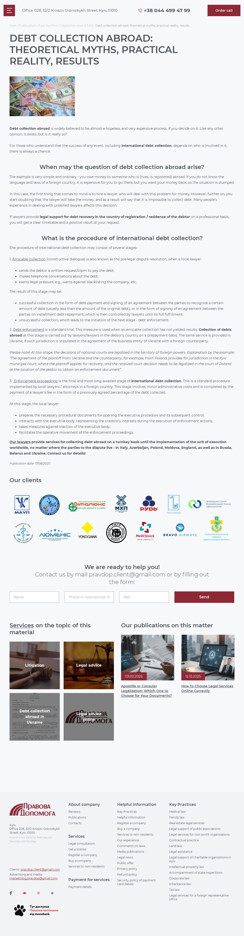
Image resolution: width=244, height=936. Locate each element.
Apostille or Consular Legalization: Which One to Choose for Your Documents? (146, 691)
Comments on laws (131, 846)
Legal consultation (81, 843)
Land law (175, 846)
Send (204, 597)
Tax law (174, 889)
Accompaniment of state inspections (195, 872)
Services (22, 625)
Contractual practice (184, 840)
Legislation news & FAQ (76, 25)
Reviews (74, 811)
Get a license (77, 849)
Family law (177, 817)
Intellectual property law (186, 867)
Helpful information (131, 817)
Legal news (125, 857)
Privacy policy (127, 869)
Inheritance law (180, 884)
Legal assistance (180, 851)
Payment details (80, 887)
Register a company (82, 855)
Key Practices (127, 811)
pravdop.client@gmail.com (40, 869)
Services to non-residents (86, 866)
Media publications (130, 851)
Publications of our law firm (38, 25)
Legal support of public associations (194, 829)
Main (13, 25)
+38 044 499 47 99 (167, 10)
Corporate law (179, 878)
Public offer (125, 863)
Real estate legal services (186, 823)
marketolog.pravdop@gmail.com (34, 878)
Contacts (74, 823)
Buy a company (79, 860)
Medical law (177, 811)
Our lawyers (20, 442)
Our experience (128, 840)
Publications (77, 817)
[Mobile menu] (9, 10)
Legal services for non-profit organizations (199, 834)
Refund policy (127, 874)
